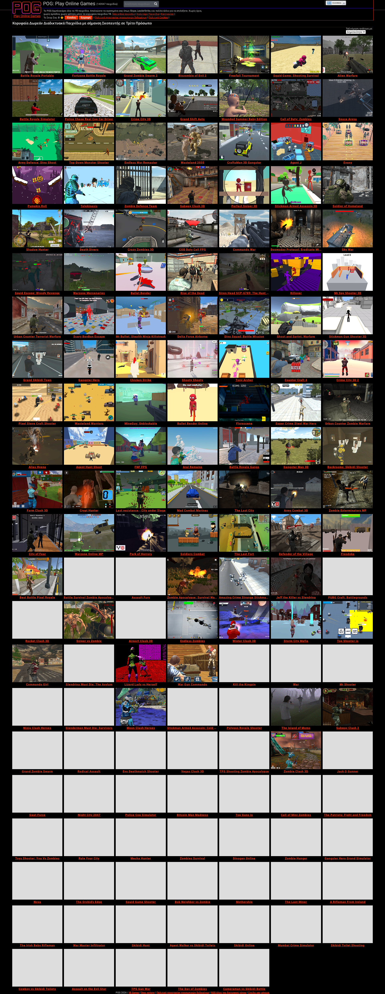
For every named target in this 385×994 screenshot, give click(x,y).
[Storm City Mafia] (296, 620)
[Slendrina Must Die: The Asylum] (89, 663)
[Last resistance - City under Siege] (141, 489)
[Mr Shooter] (347, 663)
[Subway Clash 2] (347, 707)
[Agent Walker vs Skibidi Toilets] (192, 924)
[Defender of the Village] (296, 533)
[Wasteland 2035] (192, 141)
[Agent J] (296, 141)
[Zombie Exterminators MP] (347, 489)
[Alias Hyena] (37, 446)
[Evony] (347, 141)
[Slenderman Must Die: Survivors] (89, 707)
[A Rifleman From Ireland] (347, 881)
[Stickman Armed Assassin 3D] (296, 185)
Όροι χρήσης (148, 992)
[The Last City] (244, 489)
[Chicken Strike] (141, 359)
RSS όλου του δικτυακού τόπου (228, 992)
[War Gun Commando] (192, 663)
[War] (296, 663)
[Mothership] (244, 881)
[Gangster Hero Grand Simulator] (347, 837)
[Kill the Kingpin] (244, 663)
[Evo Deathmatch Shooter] (141, 750)
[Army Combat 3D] (296, 489)
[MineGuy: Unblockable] (141, 402)
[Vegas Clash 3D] (192, 750)
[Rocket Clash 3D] (37, 620)
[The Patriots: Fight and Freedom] (347, 794)
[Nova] (37, 881)
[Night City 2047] (89, 794)
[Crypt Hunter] (89, 489)
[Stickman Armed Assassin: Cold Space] (192, 707)
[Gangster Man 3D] (296, 446)
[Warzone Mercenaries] (89, 272)
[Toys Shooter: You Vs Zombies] (37, 837)
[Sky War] (347, 228)
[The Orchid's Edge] (89, 881)
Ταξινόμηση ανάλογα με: (359, 28)
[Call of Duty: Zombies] (296, 98)
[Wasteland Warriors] (89, 402)
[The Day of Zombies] (192, 968)
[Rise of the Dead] (192, 272)
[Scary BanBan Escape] (89, 315)
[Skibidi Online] (244, 924)
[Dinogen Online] (244, 837)
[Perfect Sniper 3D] (244, 185)
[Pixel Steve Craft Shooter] (37, 402)
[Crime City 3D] (141, 98)
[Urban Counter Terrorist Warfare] (37, 315)
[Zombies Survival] (192, 837)
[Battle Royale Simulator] (37, 98)
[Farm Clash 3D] (37, 489)
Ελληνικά (336, 3)
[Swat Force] (37, 794)
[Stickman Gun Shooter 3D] (347, 315)
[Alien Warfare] (347, 54)
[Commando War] (244, 228)
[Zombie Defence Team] (141, 185)
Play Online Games (27, 16)
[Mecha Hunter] (141, 837)
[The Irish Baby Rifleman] (37, 924)
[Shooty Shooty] (192, 359)
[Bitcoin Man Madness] (192, 794)
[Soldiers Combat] (192, 533)
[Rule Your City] (89, 837)
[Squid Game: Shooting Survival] (296, 54)
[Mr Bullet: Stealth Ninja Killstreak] (141, 315)
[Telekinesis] (89, 185)
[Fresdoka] (347, 533)
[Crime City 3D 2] (347, 359)
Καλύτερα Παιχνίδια (148, 14)
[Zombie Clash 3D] (296, 750)
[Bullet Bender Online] (192, 402)
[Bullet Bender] (141, 272)
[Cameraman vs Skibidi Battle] (244, 968)
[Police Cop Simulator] (141, 794)
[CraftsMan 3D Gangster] (244, 141)
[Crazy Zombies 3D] (141, 228)
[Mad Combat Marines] (192, 489)
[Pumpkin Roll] (37, 185)
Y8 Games (134, 992)
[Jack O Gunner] (347, 750)
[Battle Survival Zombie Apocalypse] (89, 576)
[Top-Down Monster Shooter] (89, 141)
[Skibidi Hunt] (141, 924)
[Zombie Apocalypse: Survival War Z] (192, 576)
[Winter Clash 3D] (244, 620)
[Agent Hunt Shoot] (89, 446)
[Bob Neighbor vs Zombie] (192, 881)
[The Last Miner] (296, 881)
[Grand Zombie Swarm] (37, 750)
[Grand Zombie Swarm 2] (141, 54)
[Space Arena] (347, 98)
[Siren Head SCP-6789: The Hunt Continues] (244, 272)
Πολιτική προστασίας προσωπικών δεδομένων (121, 17)
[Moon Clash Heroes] (141, 707)
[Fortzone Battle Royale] (89, 54)
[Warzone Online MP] (89, 533)
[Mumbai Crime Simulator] (296, 924)
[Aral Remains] (192, 446)
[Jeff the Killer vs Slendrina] (296, 576)
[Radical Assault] (89, 750)
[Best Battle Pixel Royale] (37, 576)
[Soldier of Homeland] (347, 185)
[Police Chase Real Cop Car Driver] (89, 98)
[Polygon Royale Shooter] (244, 707)
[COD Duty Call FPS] (192, 228)
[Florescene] (244, 402)
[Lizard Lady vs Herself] (141, 663)
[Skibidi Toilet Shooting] (347, 924)
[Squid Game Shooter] (141, 881)
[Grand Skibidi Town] (37, 359)
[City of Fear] (37, 533)
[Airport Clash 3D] (141, 620)
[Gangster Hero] (89, 359)
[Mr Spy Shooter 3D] (347, 272)
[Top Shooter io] (347, 620)
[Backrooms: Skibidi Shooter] (347, 446)
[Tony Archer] (244, 359)
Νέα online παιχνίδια (123, 14)
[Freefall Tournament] (244, 54)
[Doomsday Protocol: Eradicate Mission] (296, 228)
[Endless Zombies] (192, 620)
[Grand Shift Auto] (192, 98)
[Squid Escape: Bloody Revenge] (37, 272)
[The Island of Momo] (296, 707)
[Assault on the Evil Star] (89, 968)
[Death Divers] (89, 228)
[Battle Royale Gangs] (244, 446)
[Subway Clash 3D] (192, 185)
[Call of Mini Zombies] (296, 794)
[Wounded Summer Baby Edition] (244, 98)
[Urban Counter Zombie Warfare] (347, 402)
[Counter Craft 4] (296, 359)
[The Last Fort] (244, 533)
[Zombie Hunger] (296, 837)
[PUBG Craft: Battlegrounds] (347, 576)
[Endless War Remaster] (141, 141)
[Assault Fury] (141, 576)
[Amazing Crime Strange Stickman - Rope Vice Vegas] (244, 576)
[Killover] (296, 272)
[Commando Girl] (37, 663)
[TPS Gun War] (141, 968)
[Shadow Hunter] (37, 228)
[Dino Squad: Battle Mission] (244, 315)
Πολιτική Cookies (158, 17)
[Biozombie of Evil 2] (192, 54)
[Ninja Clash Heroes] (37, 707)
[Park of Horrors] (141, 533)
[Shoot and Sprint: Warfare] (296, 315)
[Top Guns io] (244, 794)
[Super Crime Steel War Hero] (296, 402)
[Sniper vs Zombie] (89, 620)
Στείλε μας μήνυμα (258, 992)
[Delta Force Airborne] (192, 315)
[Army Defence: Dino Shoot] (37, 141)
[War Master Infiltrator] (89, 924)
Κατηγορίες (167, 14)
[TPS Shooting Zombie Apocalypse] (244, 750)
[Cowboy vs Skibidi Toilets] (37, 968)
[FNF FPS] (141, 446)
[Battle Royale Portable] (37, 54)
